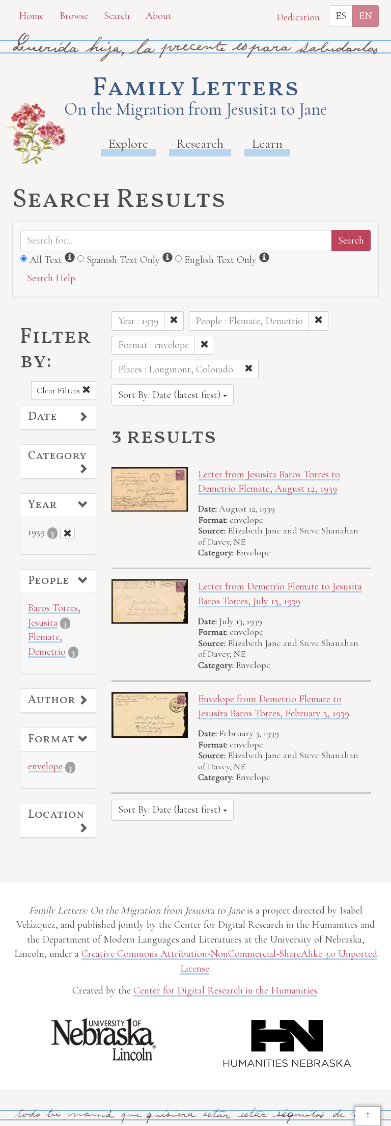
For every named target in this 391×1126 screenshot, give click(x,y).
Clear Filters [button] (59, 390)
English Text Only (220, 260)
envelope (45, 766)
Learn (267, 143)
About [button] (159, 16)
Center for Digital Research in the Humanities (225, 990)
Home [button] (31, 16)
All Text (46, 260)
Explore (128, 143)
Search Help (51, 278)
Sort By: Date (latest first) (170, 395)
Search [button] (117, 16)
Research (200, 143)
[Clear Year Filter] (67, 533)
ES (341, 16)
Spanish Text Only (123, 260)
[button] (58, 417)
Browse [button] (74, 16)
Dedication (298, 17)
